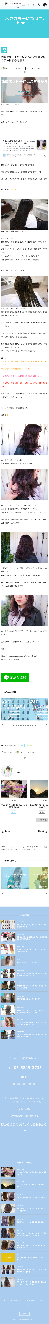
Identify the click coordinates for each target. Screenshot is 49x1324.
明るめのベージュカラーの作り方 (28, 962)
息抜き (42, 812)
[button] (45, 5)
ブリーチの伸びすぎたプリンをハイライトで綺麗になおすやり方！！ (31, 1036)
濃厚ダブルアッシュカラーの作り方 (28, 999)
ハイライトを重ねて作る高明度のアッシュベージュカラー (36, 876)
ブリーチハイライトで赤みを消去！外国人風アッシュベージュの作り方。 (31, 1283)
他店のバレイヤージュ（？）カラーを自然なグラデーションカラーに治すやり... (31, 1234)
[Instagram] (33, 5)
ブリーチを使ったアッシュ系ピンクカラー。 (31, 1198)
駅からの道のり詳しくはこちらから (24, 1124)
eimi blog (30, 745)
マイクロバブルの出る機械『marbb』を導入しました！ (14, 806)
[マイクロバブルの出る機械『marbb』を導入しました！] (14, 789)
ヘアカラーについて (18, 68)
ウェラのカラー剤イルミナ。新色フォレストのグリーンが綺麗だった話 (31, 1023)
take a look (24, 92)
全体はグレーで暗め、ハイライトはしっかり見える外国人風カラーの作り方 (31, 1011)
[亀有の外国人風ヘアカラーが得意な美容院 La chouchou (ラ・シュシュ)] (13, 4)
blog (22, 745)
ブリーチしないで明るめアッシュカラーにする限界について (15, 707)
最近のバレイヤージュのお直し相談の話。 (31, 1222)
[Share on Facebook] (29, 5)
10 (35, 725)
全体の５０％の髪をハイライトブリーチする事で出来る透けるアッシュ (31, 975)
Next (41, 831)
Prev (7, 831)
